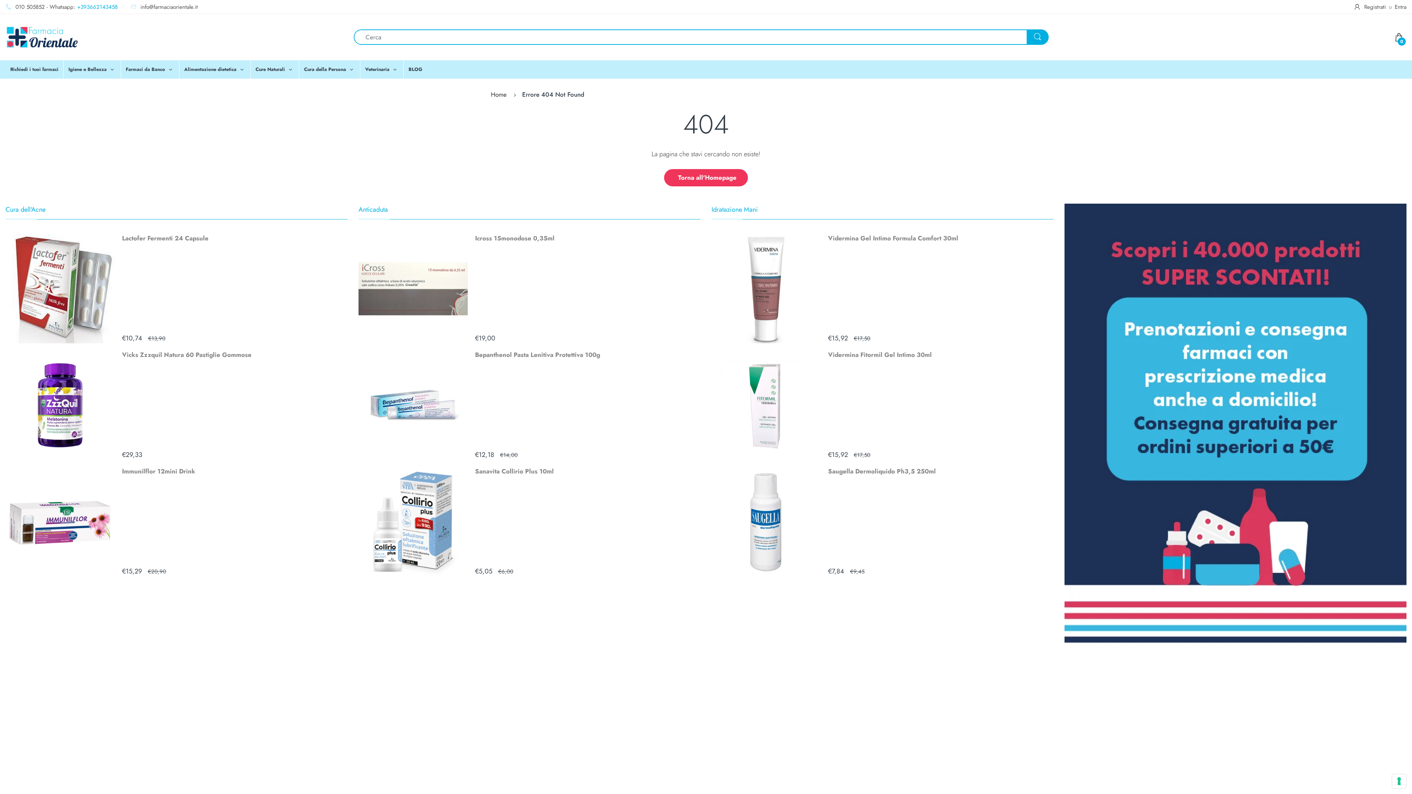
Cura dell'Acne (26, 209)
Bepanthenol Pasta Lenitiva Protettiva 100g (537, 355)
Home (499, 94)
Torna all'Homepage (707, 177)
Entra (1400, 7)
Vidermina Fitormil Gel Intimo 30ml (880, 355)
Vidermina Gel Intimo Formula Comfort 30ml (893, 238)
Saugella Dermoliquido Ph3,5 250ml (882, 471)
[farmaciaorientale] (42, 36)
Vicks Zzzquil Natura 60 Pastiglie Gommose (187, 355)
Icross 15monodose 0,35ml (515, 238)
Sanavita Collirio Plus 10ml (514, 471)
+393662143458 (97, 7)
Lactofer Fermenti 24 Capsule (165, 238)
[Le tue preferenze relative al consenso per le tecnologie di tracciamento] (1399, 781)
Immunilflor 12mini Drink (158, 471)
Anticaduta (373, 209)
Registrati (1375, 7)
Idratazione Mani (735, 209)
